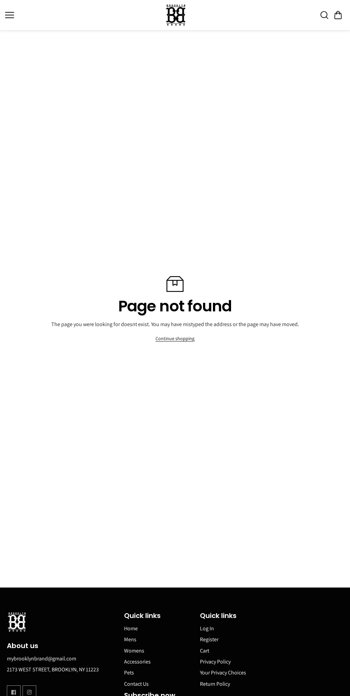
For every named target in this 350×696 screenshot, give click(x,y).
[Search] (324, 15)
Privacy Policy (215, 661)
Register (209, 639)
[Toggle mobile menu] (83, 15)
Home (131, 628)
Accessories (137, 661)
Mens (130, 639)
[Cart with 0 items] (338, 15)
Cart (204, 650)
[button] (338, 15)
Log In (207, 628)
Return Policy (215, 683)
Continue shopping (175, 338)
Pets (129, 672)
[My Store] (175, 15)
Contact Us (136, 683)
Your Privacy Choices (223, 672)
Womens (134, 650)
